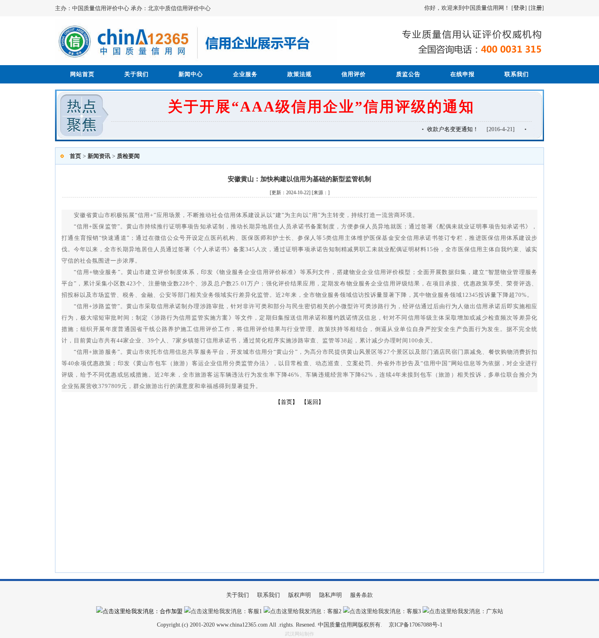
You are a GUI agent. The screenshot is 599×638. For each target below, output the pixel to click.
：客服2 (331, 611)
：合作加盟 (168, 611)
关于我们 (136, 74)
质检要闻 (128, 156)
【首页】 (286, 402)
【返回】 (312, 402)
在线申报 (462, 74)
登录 (519, 8)
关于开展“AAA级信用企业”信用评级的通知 (321, 107)
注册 (536, 8)
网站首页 (82, 74)
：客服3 (411, 611)
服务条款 (361, 595)
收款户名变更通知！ (448, 129)
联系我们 (516, 74)
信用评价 (353, 74)
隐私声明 (330, 595)
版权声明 (299, 595)
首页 (75, 156)
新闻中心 (190, 74)
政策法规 (299, 74)
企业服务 (245, 74)
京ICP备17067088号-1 (416, 625)
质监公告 (408, 74)
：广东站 (491, 611)
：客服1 (252, 611)
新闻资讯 (99, 156)
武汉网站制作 (299, 634)
